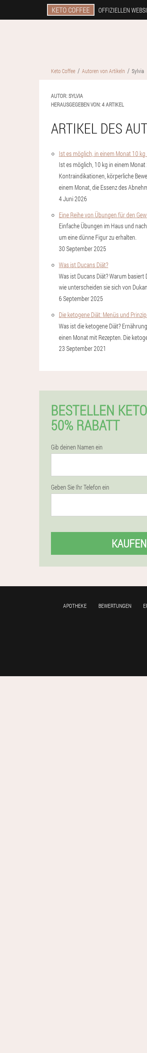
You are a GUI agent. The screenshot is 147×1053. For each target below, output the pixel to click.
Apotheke (75, 605)
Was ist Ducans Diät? (83, 264)
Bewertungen (114, 605)
